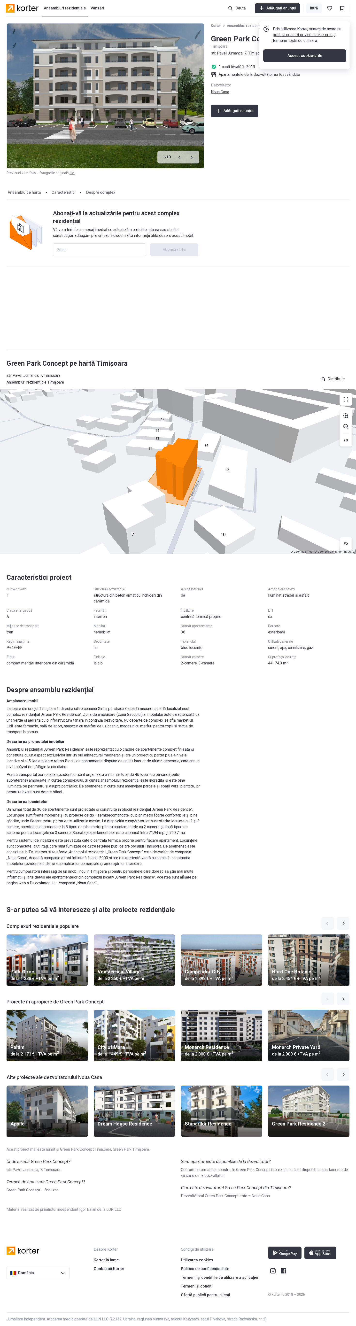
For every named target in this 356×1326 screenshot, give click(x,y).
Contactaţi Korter (109, 1268)
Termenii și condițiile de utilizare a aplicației (219, 1277)
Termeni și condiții (197, 1286)
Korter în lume (106, 1260)
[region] (178, 471)
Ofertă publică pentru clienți (205, 1295)
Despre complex (100, 192)
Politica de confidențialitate (205, 1268)
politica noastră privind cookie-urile (303, 34)
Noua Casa (220, 92)
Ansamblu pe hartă (24, 192)
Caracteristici (64, 192)
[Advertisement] (178, 307)
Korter (216, 26)
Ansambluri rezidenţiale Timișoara (254, 26)
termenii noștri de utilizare (295, 40)
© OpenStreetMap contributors (334, 551)
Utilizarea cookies (197, 1260)
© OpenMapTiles (301, 551)
